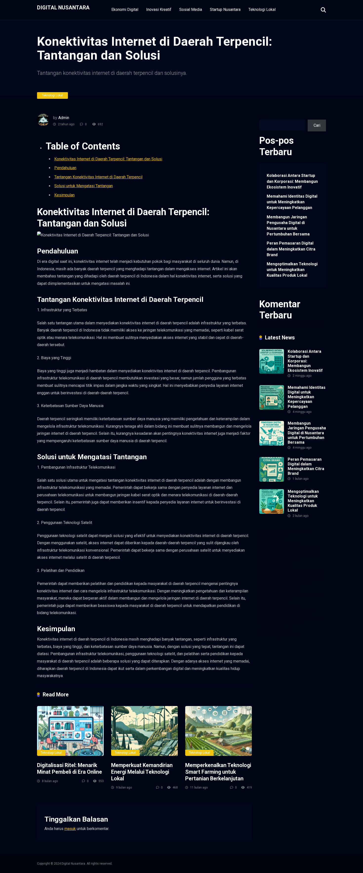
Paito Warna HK (305, 548)
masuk (70, 828)
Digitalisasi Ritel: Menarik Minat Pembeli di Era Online (69, 768)
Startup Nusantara (225, 9)
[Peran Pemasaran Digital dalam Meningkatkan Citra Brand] (271, 480)
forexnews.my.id (310, 571)
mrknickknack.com (275, 548)
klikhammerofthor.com (278, 588)
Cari (262, 116)
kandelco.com (299, 531)
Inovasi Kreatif (158, 9)
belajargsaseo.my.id (276, 577)
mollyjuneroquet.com (277, 611)
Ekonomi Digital (124, 9)
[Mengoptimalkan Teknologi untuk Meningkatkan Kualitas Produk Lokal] (271, 512)
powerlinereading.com (278, 560)
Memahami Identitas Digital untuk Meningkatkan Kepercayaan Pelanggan (292, 202)
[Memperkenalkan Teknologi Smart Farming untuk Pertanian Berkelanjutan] (218, 731)
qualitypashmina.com (277, 571)
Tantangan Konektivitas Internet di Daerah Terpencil (98, 177)
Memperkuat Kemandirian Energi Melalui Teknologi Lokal (142, 771)
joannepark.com (272, 531)
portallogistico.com (302, 554)
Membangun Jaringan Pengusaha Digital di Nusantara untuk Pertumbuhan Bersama (288, 226)
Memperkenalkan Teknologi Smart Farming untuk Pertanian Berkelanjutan (218, 771)
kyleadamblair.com (275, 594)
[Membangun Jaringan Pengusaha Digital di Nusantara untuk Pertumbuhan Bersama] (271, 444)
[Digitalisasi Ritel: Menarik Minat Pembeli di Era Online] (70, 731)
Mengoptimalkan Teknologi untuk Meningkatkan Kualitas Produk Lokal (292, 270)
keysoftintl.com (272, 537)
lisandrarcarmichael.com (280, 606)
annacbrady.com (295, 583)
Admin (63, 117)
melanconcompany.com (279, 542)
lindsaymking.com (307, 594)
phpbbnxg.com (271, 554)
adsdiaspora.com (309, 577)
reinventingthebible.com (280, 634)
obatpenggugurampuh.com (300, 617)
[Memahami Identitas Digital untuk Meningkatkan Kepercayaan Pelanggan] (271, 408)
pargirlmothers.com (276, 629)
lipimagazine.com (274, 600)
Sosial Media (190, 9)
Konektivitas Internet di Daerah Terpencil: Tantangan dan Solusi (108, 159)
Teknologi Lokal (262, 9)
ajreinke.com (270, 583)
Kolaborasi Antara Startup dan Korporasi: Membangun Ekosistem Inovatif (292, 181)
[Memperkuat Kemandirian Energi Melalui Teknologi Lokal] (144, 731)
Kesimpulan (64, 195)
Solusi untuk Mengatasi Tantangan (83, 186)
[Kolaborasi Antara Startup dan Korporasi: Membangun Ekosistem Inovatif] (271, 372)
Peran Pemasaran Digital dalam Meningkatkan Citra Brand (291, 249)
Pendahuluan (65, 168)
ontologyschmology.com (280, 623)
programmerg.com (275, 565)
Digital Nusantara (63, 7)
